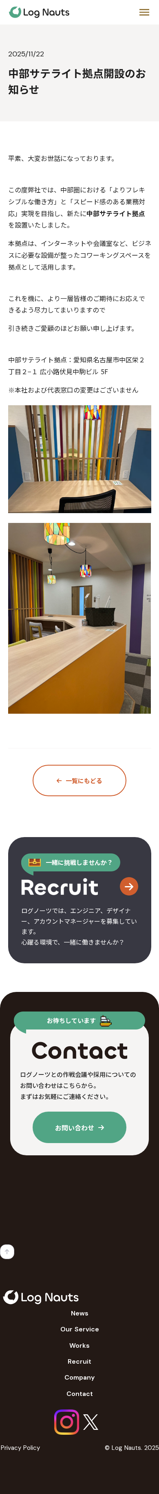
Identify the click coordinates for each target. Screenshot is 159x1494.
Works (79, 1345)
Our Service (79, 1329)
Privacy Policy (20, 1448)
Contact (79, 1393)
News (79, 1313)
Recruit (79, 1361)
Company (79, 1377)
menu (144, 12)
